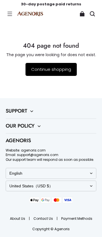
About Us (18, 218)
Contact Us (43, 218)
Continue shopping (51, 69)
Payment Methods (76, 218)
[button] (10, 14)
